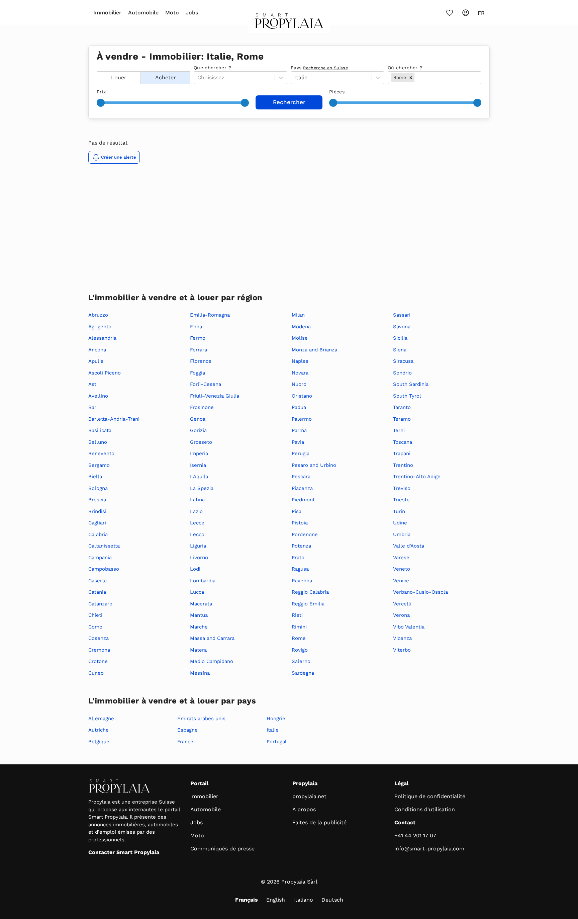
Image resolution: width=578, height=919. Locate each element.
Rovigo (300, 650)
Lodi (195, 569)
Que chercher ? (212, 67)
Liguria (198, 546)
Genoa (197, 419)
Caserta (97, 581)
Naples (300, 361)
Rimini (299, 627)
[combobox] (416, 78)
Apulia (95, 361)
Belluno (97, 442)
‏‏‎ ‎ (97, 67)
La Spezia (201, 488)
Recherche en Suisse (325, 67)
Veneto (401, 569)
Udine (400, 523)
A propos (304, 809)
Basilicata (99, 430)
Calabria (98, 534)
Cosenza (98, 638)
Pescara (301, 477)
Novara (300, 373)
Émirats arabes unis (201, 719)
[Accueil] (289, 23)
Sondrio (402, 373)
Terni (399, 430)
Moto (172, 12)
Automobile (143, 12)
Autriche (98, 730)
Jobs (192, 12)
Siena (399, 350)
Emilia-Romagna (210, 315)
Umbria (401, 534)
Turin (399, 511)
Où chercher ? (405, 67)
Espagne (187, 730)
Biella (95, 477)
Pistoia (300, 523)
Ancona (97, 350)
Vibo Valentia (408, 627)
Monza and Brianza (314, 350)
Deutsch (332, 900)
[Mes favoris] (450, 13)
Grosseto (201, 442)
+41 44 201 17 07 (415, 835)
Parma (299, 430)
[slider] (101, 103)
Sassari (401, 315)
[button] (410, 77)
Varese (401, 558)
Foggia (197, 373)
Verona (401, 615)
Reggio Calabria (310, 592)
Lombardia (202, 581)
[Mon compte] (466, 13)
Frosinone (202, 407)
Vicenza (402, 638)
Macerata (201, 604)
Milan (298, 315)
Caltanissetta (104, 546)
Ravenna (302, 581)
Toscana (402, 442)
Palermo (302, 419)
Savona (401, 327)
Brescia (97, 500)
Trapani (401, 453)
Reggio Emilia (308, 604)
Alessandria (102, 338)
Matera (198, 650)
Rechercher (289, 102)
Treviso (401, 488)
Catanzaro (100, 604)
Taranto (402, 407)
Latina (197, 500)
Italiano (303, 900)
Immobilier (107, 12)
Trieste (401, 500)
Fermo (197, 338)
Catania (97, 592)
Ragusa (300, 569)
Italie (273, 730)
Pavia (298, 442)
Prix (101, 91)
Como (95, 627)
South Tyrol (407, 396)
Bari (93, 407)
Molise (300, 338)
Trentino (403, 465)
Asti (93, 384)
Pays (319, 67)
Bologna (98, 488)
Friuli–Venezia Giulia (214, 396)
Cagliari (97, 523)
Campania (100, 558)
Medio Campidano (211, 661)
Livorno (199, 558)
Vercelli (402, 604)
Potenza (301, 546)
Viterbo (402, 650)
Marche (199, 627)
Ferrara (198, 350)
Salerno (301, 661)
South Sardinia (410, 384)
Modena (301, 327)
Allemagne (101, 719)
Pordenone (305, 534)
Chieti (95, 615)
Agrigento (99, 327)
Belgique (98, 742)
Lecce (197, 523)
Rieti (297, 615)
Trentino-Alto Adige (417, 477)
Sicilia (400, 338)
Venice (401, 581)
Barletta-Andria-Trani (113, 419)
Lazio (196, 511)
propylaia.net (309, 796)
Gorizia (198, 430)
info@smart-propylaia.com (429, 848)
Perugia (300, 453)
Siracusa (403, 361)
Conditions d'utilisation (424, 809)
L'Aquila (199, 477)
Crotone (98, 661)
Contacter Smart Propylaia (123, 852)
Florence (200, 361)
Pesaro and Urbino (314, 465)
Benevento (101, 453)
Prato (298, 558)
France (185, 742)
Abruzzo (98, 315)
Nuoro (299, 384)
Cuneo (96, 673)
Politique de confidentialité (429, 796)
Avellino (98, 396)
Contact (404, 822)
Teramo (402, 419)
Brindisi (97, 511)
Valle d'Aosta (408, 546)
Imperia (199, 453)
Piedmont (303, 500)
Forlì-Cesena (205, 384)
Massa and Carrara (212, 638)
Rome (299, 638)
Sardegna (303, 673)
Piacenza (302, 488)
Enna (196, 327)
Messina (200, 673)
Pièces (337, 91)
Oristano (302, 396)
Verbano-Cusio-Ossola (420, 592)
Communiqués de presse (222, 848)
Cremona (99, 650)
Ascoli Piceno (104, 373)
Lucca (197, 592)
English (275, 900)
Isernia (198, 465)
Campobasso (103, 569)
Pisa (296, 511)
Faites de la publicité (319, 822)
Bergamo (99, 465)
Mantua (199, 615)
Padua (299, 407)
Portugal (277, 742)
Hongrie (276, 719)
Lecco (197, 534)
